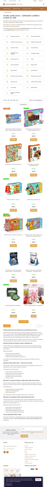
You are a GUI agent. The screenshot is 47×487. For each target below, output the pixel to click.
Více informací (17, 481)
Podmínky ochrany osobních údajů (31, 459)
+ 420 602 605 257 (10, 449)
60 (41, 325)
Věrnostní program (28, 463)
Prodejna (26, 461)
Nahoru (7, 325)
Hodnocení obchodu (12, 0)
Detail (33, 316)
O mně (25, 452)
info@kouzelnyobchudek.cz (11, 446)
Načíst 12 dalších (23, 321)
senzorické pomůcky (18, 389)
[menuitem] (6, 9)
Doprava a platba (27, 449)
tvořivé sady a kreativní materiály (12, 353)
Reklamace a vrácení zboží (29, 456)
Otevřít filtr (23, 104)
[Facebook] (4, 452)
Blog (25, 451)
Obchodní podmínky (28, 458)
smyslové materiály (9, 389)
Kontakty (4, 0)
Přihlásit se (23, 436)
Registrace (40, 0)
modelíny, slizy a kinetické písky (12, 390)
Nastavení (8, 484)
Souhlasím (38, 479)
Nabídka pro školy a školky (29, 454)
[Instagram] (7, 452)
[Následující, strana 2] (38, 325)
